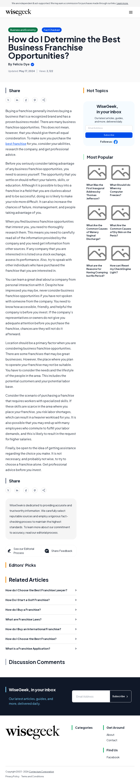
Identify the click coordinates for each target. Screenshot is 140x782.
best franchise (15, 144)
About (110, 734)
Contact (112, 740)
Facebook (113, 757)
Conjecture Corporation (41, 771)
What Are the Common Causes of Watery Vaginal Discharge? (97, 232)
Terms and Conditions (32, 776)
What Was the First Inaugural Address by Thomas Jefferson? (95, 191)
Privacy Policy (12, 776)
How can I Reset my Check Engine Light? (120, 269)
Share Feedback (61, 551)
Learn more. (122, 3)
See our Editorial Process (23, 551)
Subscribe (109, 135)
